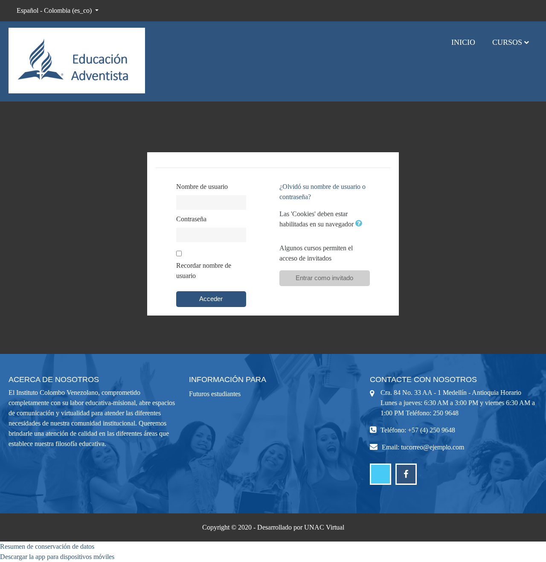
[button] (360, 224)
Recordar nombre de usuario (203, 270)
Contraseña (191, 219)
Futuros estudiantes (215, 393)
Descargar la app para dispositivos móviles (57, 556)
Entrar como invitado (324, 277)
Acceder (211, 298)
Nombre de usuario (202, 186)
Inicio (463, 42)
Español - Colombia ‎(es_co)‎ (55, 10)
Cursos (507, 42)
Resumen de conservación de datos (47, 546)
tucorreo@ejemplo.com (432, 447)
